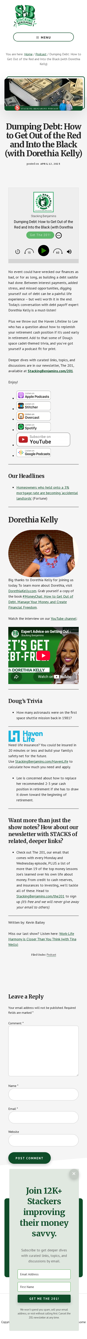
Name (13, 1086)
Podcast (51, 954)
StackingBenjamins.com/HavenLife (41, 761)
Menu (46, 37)
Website (13, 1132)
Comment (16, 1023)
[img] (59, 235)
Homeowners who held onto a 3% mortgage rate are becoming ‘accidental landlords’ (47, 493)
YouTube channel (63, 618)
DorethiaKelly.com (22, 590)
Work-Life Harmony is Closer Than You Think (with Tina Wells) (42, 939)
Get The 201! (40, 235)
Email (13, 1109)
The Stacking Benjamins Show (38, 16)
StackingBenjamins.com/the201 (40, 896)
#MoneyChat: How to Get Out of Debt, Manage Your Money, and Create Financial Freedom (40, 602)
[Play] (44, 250)
